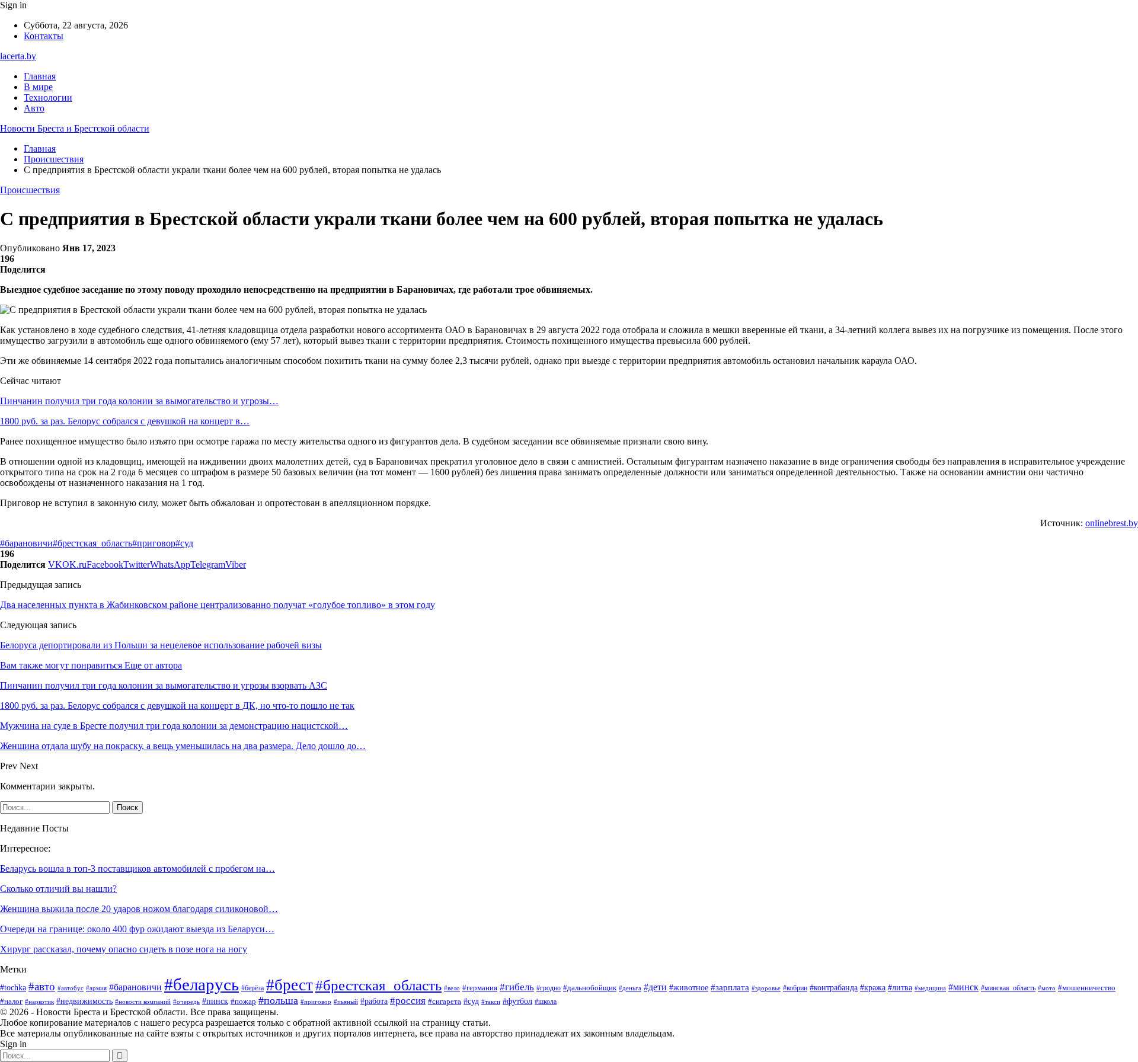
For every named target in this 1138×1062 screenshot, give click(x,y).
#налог (11, 1001)
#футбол (517, 1001)
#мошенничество (1086, 987)
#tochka (13, 987)
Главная (40, 76)
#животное (688, 987)
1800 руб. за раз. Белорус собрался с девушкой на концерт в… (125, 421)
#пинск (215, 1001)
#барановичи (26, 543)
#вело (452, 987)
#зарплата (730, 987)
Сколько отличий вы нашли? (58, 889)
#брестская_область (92, 543)
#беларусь (201, 984)
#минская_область (1008, 988)
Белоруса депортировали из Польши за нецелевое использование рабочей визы (161, 645)
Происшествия (30, 190)
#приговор (153, 543)
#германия (479, 987)
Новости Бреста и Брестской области (74, 128)
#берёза (252, 988)
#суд (184, 543)
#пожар (243, 1001)
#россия (408, 1000)
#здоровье (766, 987)
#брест (289, 985)
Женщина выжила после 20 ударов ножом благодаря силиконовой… (139, 909)
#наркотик (39, 1001)
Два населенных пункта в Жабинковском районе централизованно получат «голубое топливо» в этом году (217, 605)
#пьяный (346, 1001)
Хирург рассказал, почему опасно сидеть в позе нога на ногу (123, 949)
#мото (1047, 987)
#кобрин (795, 988)
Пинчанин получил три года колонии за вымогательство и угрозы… (139, 401)
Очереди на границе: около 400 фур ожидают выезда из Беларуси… (137, 929)
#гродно (548, 988)
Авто (34, 108)
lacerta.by (18, 56)
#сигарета (444, 1001)
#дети (655, 987)
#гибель (517, 987)
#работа (374, 1001)
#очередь (186, 1002)
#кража (873, 987)
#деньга (630, 987)
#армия (96, 987)
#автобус (70, 987)
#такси (490, 1001)
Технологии (48, 97)
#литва (900, 987)
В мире (38, 87)
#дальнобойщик (589, 987)
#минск (963, 987)
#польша (278, 1000)
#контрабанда (834, 987)
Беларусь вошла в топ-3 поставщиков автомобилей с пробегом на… (137, 868)
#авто (41, 986)
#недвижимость (84, 1001)
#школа (546, 1001)
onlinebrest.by (1111, 523)
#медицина (930, 987)
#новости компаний (143, 1001)
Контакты (43, 36)
